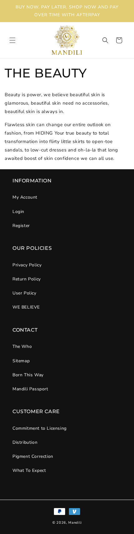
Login (18, 212)
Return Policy (26, 279)
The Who (22, 346)
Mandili (75, 522)
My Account (24, 197)
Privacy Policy (26, 265)
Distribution (24, 442)
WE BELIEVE (26, 307)
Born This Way (28, 375)
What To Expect (29, 470)
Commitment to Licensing (39, 428)
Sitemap (21, 361)
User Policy (24, 293)
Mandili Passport (30, 389)
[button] (12, 40)
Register (21, 226)
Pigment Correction (32, 456)
